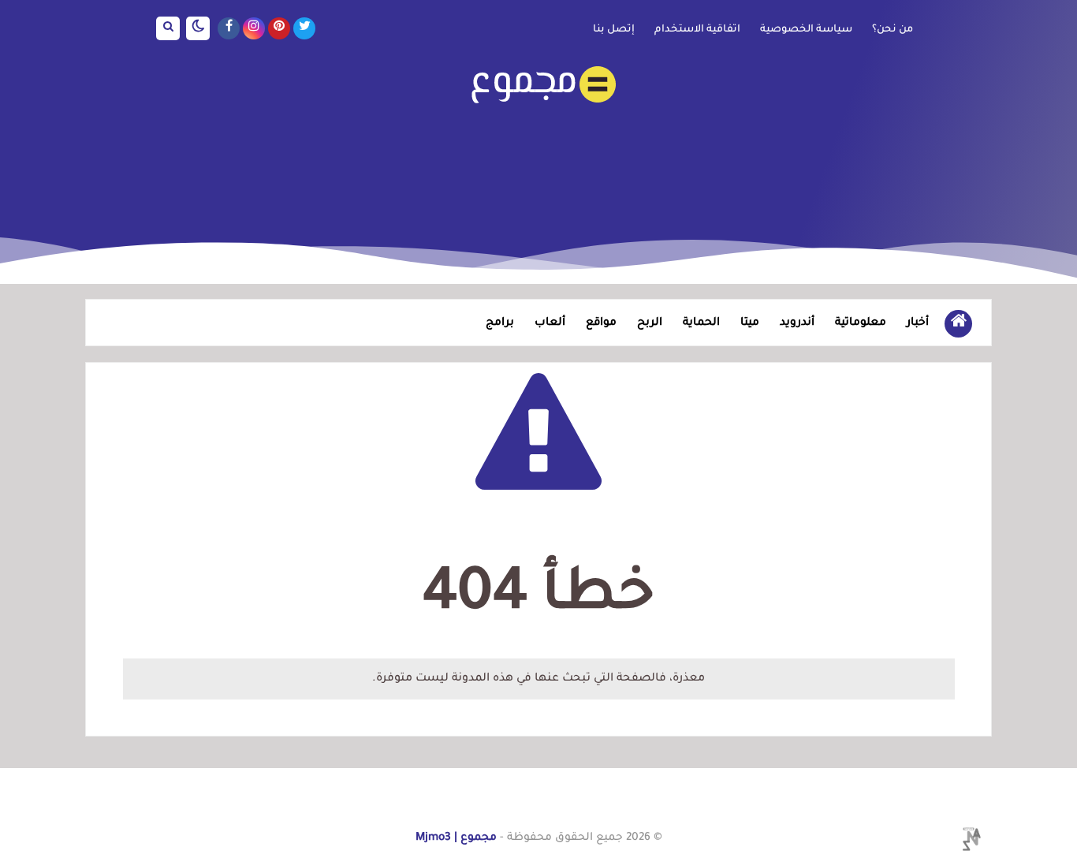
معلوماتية (860, 323)
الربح (649, 323)
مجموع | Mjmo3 (456, 838)
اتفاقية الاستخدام (697, 29)
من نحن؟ (892, 29)
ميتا (749, 323)
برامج (500, 323)
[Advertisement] (538, 160)
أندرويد (797, 323)
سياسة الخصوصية (806, 29)
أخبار (918, 323)
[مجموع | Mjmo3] (538, 85)
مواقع (601, 323)
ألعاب (550, 323)
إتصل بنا (614, 29)
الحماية (701, 323)
